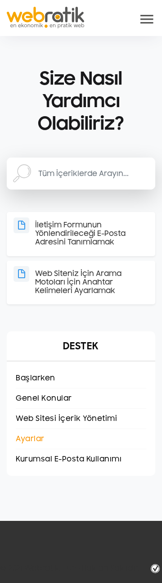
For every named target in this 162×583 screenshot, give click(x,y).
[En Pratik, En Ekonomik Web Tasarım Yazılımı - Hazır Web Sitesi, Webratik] (45, 17)
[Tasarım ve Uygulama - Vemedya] (156, 568)
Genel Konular (44, 398)
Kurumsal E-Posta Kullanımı (69, 459)
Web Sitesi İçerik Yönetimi (66, 418)
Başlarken (35, 378)
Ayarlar (30, 438)
